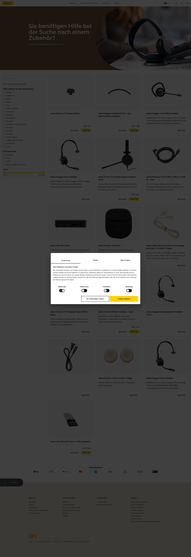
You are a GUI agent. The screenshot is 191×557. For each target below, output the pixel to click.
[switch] (84, 290)
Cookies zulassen (124, 299)
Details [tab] (95, 260)
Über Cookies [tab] (125, 260)
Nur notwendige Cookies (95, 299)
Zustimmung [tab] (65, 260)
